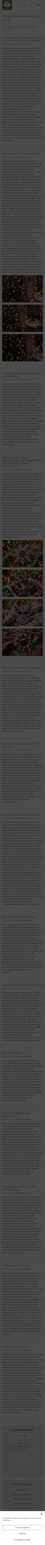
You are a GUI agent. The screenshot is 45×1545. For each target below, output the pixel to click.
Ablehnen (22, 1534)
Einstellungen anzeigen (22, 1540)
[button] (42, 1514)
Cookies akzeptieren (22, 1527)
